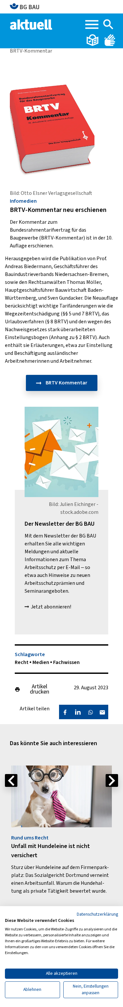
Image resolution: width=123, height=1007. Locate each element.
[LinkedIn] (77, 712)
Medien (41, 662)
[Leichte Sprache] (93, 39)
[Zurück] (11, 780)
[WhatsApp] (90, 712)
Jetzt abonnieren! (51, 606)
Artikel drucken (39, 689)
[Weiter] (112, 780)
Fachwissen (66, 662)
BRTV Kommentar (66, 382)
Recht (22, 662)
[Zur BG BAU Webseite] (27, 6)
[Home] (31, 24)
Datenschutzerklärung (97, 914)
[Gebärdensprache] (110, 39)
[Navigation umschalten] (92, 24)
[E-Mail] (102, 712)
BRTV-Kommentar (31, 51)
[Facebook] (65, 712)
